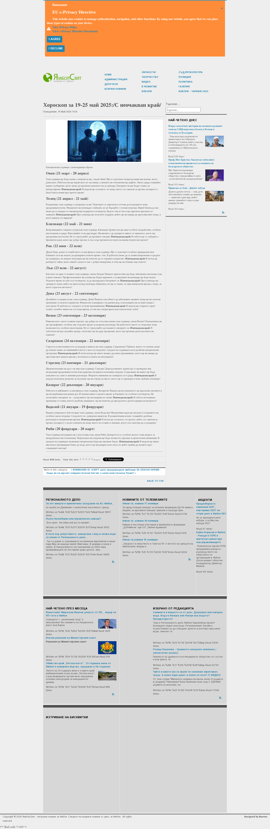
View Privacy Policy (64, 27)
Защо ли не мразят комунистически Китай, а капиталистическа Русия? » (91, 473)
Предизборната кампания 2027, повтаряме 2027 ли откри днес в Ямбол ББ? (211, 509)
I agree (54, 39)
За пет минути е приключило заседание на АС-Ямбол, (79, 503)
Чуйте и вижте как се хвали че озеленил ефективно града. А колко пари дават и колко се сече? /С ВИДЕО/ (187, 673)
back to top (155, 481)
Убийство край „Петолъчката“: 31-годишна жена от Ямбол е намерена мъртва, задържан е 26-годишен (78, 665)
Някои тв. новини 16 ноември (140, 521)
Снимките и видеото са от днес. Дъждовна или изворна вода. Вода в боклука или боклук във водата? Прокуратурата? (188, 616)
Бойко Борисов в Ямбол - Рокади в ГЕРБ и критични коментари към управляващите (210, 537)
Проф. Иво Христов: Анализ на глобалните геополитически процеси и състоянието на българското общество (191, 163)
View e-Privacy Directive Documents (75, 31)
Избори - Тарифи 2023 (193, 91)
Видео (146, 82)
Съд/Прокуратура (191, 72)
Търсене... (173, 104)
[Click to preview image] (104, 141)
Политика (185, 82)
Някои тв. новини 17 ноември (140, 503)
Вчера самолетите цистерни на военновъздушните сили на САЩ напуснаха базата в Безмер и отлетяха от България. (195, 129)
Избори (147, 91)
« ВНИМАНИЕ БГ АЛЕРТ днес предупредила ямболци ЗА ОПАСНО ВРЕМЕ (115, 470)
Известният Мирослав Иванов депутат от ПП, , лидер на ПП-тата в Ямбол (81, 614)
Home (108, 74)
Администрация (116, 79)
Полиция (185, 77)
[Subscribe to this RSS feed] (223, 211)
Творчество (150, 77)
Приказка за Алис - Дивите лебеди (186, 188)
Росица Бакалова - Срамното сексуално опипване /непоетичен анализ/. (184, 651)
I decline (56, 48)
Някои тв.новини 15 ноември (140, 540)
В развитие (149, 86)
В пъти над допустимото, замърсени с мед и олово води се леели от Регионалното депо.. (81, 535)
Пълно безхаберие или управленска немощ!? (73, 519)
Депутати (111, 84)
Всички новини (115, 89)
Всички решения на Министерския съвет (71, 638)
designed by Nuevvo (255, 817)
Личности (149, 72)
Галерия (184, 86)
